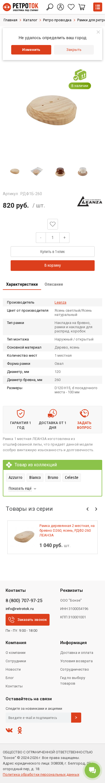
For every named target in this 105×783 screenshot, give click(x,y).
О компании (15, 652)
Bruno (53, 477)
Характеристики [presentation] (22, 284)
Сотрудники (16, 661)
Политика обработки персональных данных (41, 774)
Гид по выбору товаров (72, 680)
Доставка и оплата (76, 652)
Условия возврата (76, 661)
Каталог (30, 20)
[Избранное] (71, 7)
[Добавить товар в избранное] (52, 224)
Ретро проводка (57, 20)
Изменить (31, 50)
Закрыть (73, 50)
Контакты (14, 686)
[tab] (22, 285)
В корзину (53, 265)
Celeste (71, 477)
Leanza (60, 302)
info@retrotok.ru (20, 609)
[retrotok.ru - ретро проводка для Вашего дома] (20, 7)
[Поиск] (49, 7)
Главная (10, 20)
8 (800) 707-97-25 (24, 600)
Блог (10, 678)
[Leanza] (89, 201)
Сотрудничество (74, 669)
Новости (13, 669)
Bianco (35, 477)
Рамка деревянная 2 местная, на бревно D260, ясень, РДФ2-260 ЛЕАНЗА (67, 530)
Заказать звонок (32, 620)
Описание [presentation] (54, 284)
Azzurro (15, 477)
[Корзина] (81, 7)
